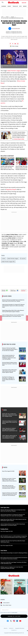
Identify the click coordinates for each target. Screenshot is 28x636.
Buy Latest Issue (7, 605)
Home (2, 16)
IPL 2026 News (15, 241)
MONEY (9, 6)
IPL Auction (22, 258)
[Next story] (27, 318)
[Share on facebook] (10, 43)
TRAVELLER (15, 6)
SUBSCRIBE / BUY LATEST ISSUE (14, 616)
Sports (7, 16)
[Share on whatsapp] (18, 43)
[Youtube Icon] (20, 621)
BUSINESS (4, 6)
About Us (5, 628)
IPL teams (10, 243)
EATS (20, 6)
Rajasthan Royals (11, 189)
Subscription (6, 602)
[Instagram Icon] (14, 621)
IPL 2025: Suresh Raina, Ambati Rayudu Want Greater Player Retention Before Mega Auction (19, 134)
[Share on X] (13, 43)
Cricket (12, 16)
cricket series (11, 238)
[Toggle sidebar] (3, 2)
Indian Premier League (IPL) (8, 261)
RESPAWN (25, 6)
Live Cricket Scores (7, 236)
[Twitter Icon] (11, 621)
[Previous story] (1, 318)
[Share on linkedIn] (15, 43)
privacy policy (14, 612)
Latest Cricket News (12, 234)
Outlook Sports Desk (19, 139)
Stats (13, 245)
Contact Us (11, 628)
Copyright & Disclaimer (19, 628)
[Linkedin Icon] (17, 621)
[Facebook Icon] (8, 621)
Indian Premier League (13, 70)
